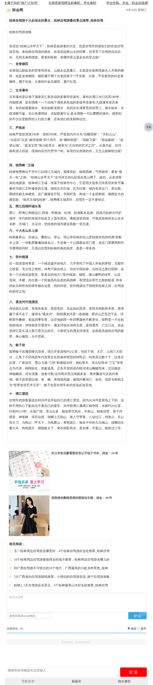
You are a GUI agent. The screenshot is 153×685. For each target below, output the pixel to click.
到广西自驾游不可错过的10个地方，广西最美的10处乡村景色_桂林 (58, 568)
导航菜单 (29, 681)
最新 (133, 628)
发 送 (133, 672)
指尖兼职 (124, 681)
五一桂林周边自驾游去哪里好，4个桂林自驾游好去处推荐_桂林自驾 (59, 551)
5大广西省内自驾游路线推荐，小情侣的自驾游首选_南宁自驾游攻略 (59, 576)
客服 (148, 127)
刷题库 (76, 681)
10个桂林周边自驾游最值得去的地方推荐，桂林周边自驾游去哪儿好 (59, 559)
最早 (143, 628)
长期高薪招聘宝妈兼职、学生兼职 (63, 3)
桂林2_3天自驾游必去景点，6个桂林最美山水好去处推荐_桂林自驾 (58, 585)
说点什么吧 (16, 597)
